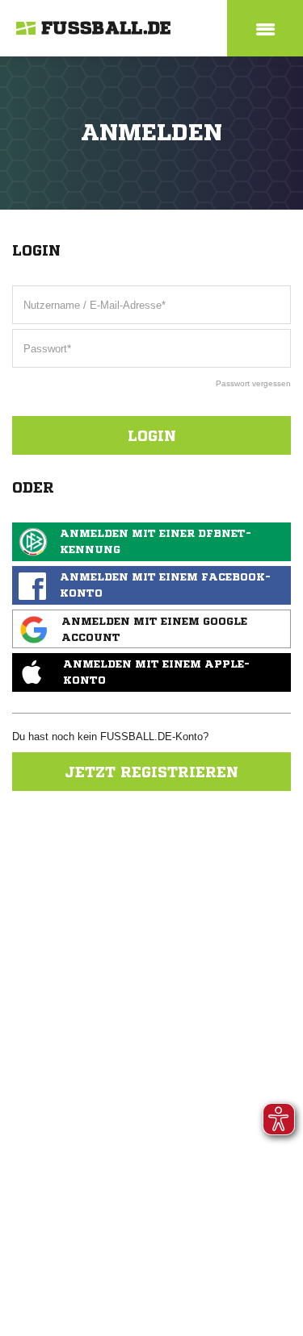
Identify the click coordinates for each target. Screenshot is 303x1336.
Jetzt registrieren (151, 771)
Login (152, 435)
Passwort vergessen (253, 383)
